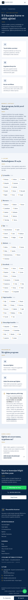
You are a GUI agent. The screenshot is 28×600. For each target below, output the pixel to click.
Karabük (17, 280)
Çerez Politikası (20, 591)
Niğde (5, 195)
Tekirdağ (6, 220)
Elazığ (12, 305)
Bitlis (5, 305)
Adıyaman (6, 326)
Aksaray (6, 179)
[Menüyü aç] (24, 2)
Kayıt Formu (14, 497)
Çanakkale (7, 208)
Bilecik (15, 204)
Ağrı (5, 301)
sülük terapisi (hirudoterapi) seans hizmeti (12, 456)
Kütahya (21, 233)
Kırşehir (6, 191)
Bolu (14, 272)
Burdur (22, 247)
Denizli (6, 233)
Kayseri (6, 187)
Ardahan (13, 301)
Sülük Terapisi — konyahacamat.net (11, 559)
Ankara (15, 179)
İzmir (13, 233)
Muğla (14, 237)
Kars (5, 313)
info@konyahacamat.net (10, 578)
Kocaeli (6, 216)
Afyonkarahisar (8, 229)
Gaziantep (16, 330)
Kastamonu (7, 284)
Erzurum (6, 309)
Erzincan (21, 305)
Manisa (6, 237)
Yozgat (21, 195)
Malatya (13, 313)
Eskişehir (6, 183)
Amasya (6, 268)
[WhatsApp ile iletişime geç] (25, 591)
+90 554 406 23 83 (14, 492)
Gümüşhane (7, 280)
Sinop (14, 287)
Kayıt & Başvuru (5, 553)
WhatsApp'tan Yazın (15, 487)
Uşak (21, 237)
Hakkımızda (4, 546)
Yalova (15, 220)
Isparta (13, 251)
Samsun (6, 287)
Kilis (5, 334)
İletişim (3, 551)
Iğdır (23, 309)
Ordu (16, 284)
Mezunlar (4, 536)
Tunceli (6, 317)
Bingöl (21, 301)
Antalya (14, 247)
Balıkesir (6, 204)
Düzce (6, 276)
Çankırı (23, 179)
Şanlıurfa (6, 338)
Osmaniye (6, 258)
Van (14, 317)
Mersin (18, 255)
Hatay (5, 251)
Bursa (22, 204)
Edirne (16, 208)
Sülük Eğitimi (5, 527)
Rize (23, 284)
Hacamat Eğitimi (5, 524)
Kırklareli (15, 212)
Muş (21, 313)
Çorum (21, 272)
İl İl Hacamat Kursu (6, 529)
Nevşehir (23, 191)
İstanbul (6, 212)
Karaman (15, 183)
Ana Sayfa (4, 9)
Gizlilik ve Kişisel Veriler (10, 591)
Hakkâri (15, 309)
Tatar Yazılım (16, 593)
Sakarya (15, 216)
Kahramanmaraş (8, 255)
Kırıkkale (15, 187)
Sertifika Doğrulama (7, 534)
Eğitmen (4, 531)
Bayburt (6, 272)
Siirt (20, 334)
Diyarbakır (6, 330)
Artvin (14, 268)
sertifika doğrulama (11, 419)
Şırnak (15, 338)
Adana (6, 247)
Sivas (13, 195)
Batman (16, 326)
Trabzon (6, 291)
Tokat (22, 287)
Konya (14, 191)
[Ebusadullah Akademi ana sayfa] (8, 2)
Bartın (21, 268)
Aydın (18, 229)
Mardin (12, 334)
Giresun (14, 276)
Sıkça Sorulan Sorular (7, 548)
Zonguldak (16, 291)
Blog (3, 544)
